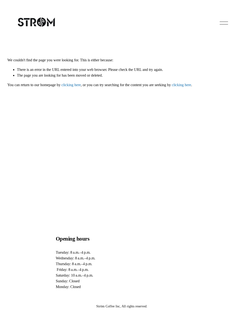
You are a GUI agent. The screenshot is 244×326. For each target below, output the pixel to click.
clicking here (71, 85)
